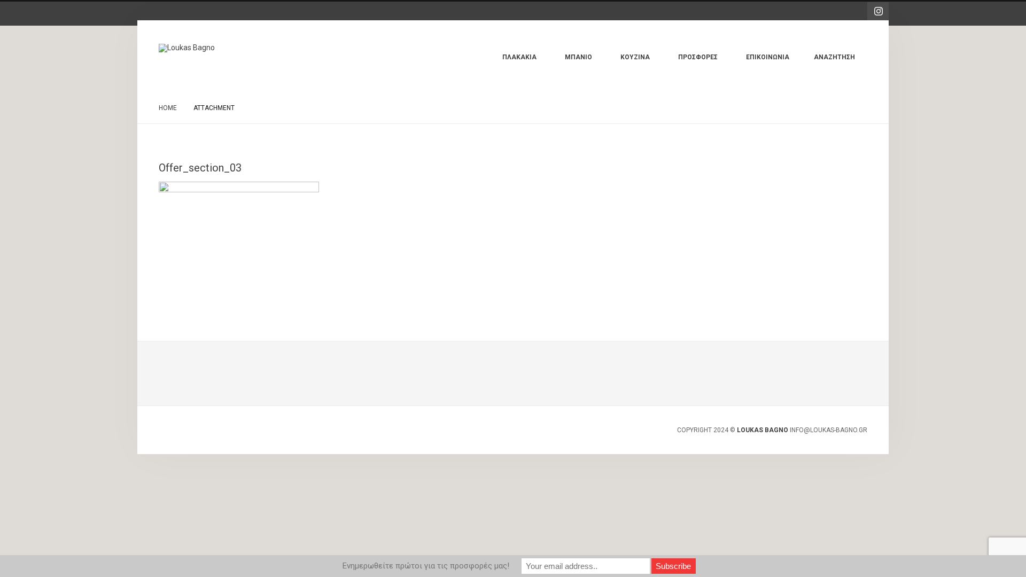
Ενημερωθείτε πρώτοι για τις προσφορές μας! (426, 566)
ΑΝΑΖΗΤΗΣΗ (834, 57)
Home (168, 108)
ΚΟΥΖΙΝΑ (643, 62)
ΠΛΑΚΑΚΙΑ (527, 62)
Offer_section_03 (200, 167)
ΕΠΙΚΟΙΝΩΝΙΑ (767, 57)
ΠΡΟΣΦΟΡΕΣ (706, 62)
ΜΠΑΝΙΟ (586, 62)
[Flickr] (878, 11)
